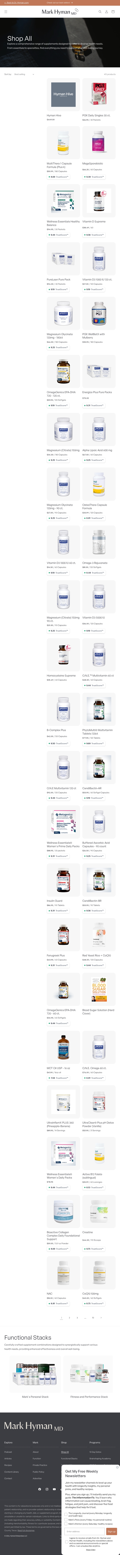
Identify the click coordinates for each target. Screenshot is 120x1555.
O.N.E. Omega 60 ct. (94, 1068)
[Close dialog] (117, 1467)
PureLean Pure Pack (58, 279)
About (35, 1452)
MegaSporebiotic (92, 163)
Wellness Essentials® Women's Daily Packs (59, 1176)
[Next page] (101, 1317)
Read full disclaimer (26, 1530)
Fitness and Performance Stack (89, 1396)
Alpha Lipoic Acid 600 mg (97, 450)
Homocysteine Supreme (61, 675)
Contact (8, 1478)
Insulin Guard (54, 900)
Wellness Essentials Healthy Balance (63, 223)
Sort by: (8, 74)
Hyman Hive (54, 115)
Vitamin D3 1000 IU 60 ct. (61, 562)
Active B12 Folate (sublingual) (92, 1176)
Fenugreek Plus (56, 955)
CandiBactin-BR (91, 900)
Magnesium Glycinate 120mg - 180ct (60, 335)
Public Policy (38, 1472)
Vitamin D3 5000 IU (93, 617)
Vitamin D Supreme (94, 221)
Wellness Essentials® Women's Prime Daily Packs (63, 844)
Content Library (11, 1472)
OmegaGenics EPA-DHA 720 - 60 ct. (61, 1011)
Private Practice (40, 1465)
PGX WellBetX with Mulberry (93, 335)
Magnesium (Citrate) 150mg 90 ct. (63, 619)
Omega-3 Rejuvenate (94, 562)
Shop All (65, 1452)
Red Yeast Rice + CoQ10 (96, 955)
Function (37, 1458)
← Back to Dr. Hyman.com (16, 2)
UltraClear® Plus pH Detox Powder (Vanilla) (98, 1124)
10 (93, 1317)
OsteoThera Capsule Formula (94, 506)
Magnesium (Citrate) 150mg (63, 450)
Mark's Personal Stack (35, 1396)
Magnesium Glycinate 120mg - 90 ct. (60, 506)
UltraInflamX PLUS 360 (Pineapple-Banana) (60, 1124)
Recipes (8, 1465)
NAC (49, 1293)
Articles (8, 1458)
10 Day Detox (95, 1452)
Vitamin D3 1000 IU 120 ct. (97, 279)
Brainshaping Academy (100, 1458)
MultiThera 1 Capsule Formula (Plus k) (59, 165)
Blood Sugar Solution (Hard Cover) (98, 1011)
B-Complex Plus (56, 730)
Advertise (37, 1478)
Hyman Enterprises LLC (18, 1536)
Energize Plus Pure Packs (97, 392)
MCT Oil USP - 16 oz (58, 1068)
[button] (6, 11)
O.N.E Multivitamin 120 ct (61, 788)
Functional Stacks (69, 1458)
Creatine (87, 1232)
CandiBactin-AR (91, 788)
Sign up (112, 1531)
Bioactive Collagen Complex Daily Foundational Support (63, 1236)
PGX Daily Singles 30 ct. (96, 115)
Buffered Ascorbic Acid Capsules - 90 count (96, 844)
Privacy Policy (90, 1549)
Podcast (8, 1452)
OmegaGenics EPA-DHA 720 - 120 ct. (61, 394)
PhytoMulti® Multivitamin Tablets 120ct (97, 731)
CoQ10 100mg (90, 1293)
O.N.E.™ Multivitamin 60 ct (98, 675)
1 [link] (61, 1317)
